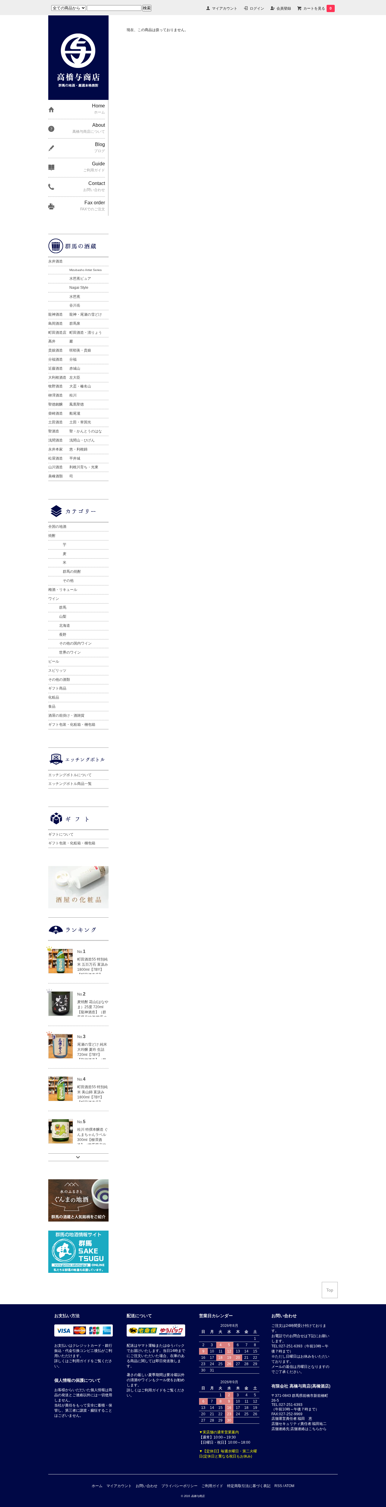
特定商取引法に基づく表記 (249, 1486)
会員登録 (284, 8)
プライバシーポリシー (179, 1486)
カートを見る (317, 8)
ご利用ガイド (212, 1486)
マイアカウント (224, 8)
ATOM (289, 1486)
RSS (278, 1486)
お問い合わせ (146, 1486)
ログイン (257, 8)
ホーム (97, 1486)
